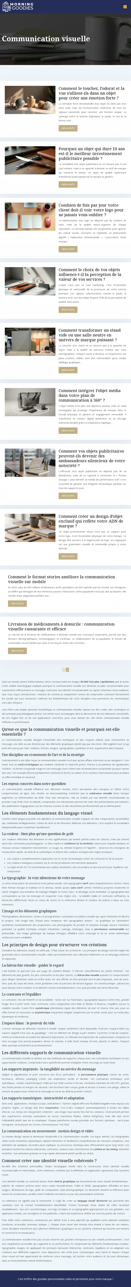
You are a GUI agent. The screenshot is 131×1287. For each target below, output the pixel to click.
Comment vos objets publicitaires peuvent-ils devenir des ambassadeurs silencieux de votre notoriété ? (92, 458)
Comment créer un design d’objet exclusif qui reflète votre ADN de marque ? (91, 521)
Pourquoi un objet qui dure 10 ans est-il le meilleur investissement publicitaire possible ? (92, 153)
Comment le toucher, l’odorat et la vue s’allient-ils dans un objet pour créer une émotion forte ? (91, 93)
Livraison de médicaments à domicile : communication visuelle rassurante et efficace (61, 626)
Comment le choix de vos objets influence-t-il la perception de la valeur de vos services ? (90, 274)
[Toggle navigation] (125, 6)
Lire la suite (68, 128)
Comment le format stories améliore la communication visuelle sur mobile (61, 579)
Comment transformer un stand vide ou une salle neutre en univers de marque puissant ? (90, 334)
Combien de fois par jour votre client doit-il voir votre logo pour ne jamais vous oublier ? (91, 209)
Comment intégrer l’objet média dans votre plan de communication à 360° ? (90, 395)
